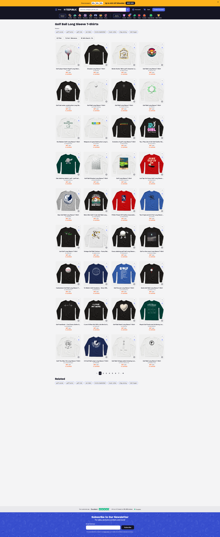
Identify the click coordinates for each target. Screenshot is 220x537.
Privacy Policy (106, 531)
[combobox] (102, 10)
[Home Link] (70, 10)
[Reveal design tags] (78, 65)
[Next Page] (123, 373)
